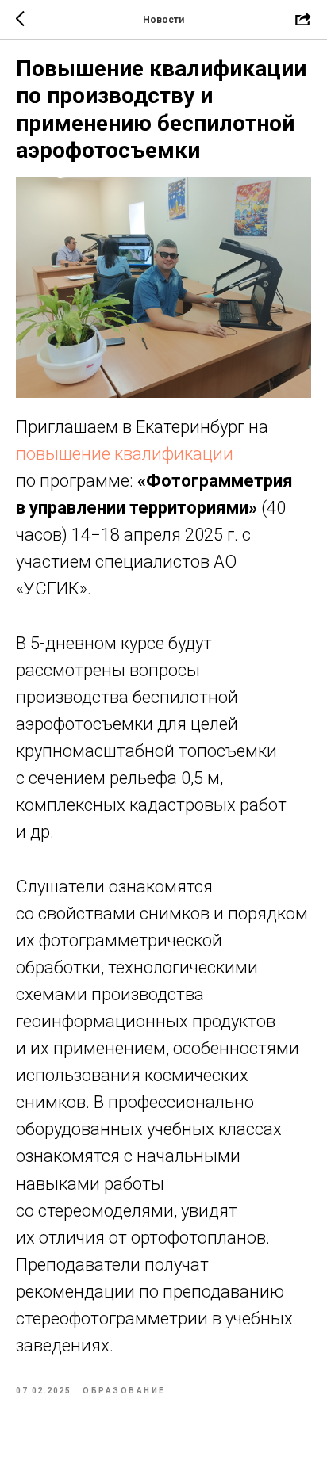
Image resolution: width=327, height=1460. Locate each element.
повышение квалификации (124, 454)
